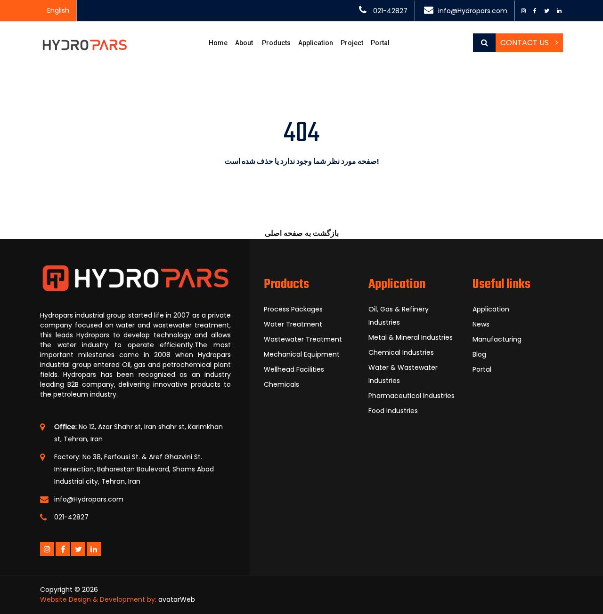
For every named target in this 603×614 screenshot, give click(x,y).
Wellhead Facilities (294, 369)
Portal (380, 43)
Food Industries (393, 410)
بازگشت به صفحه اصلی (302, 233)
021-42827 (390, 11)
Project (352, 43)
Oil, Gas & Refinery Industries (398, 315)
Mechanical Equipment (302, 354)
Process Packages (293, 309)
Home (218, 43)
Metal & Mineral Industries (410, 337)
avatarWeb (176, 599)
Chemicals (281, 384)
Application (491, 309)
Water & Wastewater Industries (403, 374)
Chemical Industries (401, 352)
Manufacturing (497, 339)
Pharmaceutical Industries (411, 395)
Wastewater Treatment (303, 339)
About (244, 43)
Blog (479, 354)
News (481, 324)
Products (276, 43)
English (58, 10)
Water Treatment (293, 324)
